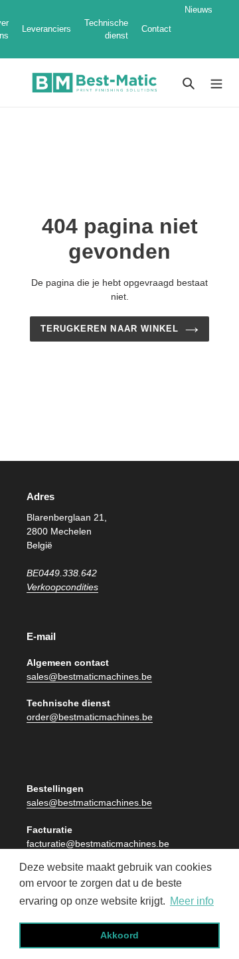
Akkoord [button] (119, 935)
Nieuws (198, 29)
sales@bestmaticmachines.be (89, 676)
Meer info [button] (192, 901)
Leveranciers (46, 29)
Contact (156, 29)
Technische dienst (106, 29)
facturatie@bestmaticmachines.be (98, 843)
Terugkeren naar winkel (109, 329)
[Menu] (216, 82)
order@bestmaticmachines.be (90, 717)
